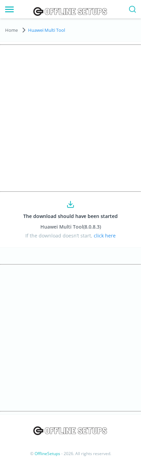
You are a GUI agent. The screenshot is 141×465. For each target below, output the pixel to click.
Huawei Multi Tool (46, 30)
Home (11, 30)
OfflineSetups (47, 453)
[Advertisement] (70, 118)
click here (104, 235)
